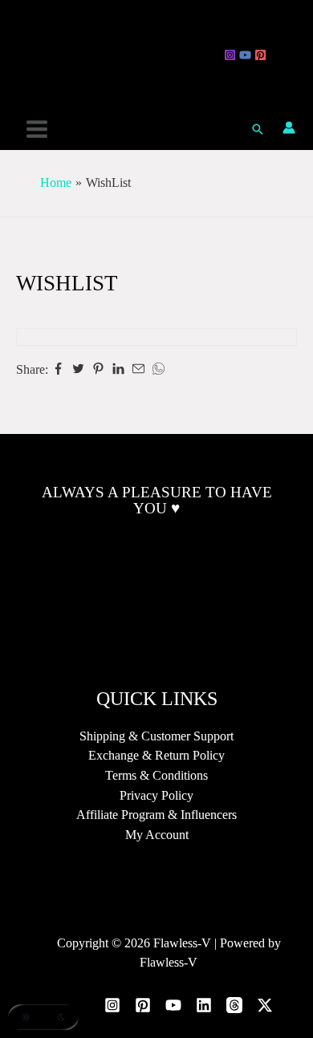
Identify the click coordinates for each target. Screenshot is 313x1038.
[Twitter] (78, 370)
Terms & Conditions (156, 775)
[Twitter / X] (291, 55)
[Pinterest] (260, 55)
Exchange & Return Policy (156, 755)
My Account (157, 834)
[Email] (138, 370)
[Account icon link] (289, 127)
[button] (257, 129)
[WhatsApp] (158, 370)
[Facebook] (58, 370)
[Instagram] (230, 55)
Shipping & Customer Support (156, 736)
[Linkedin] (118, 370)
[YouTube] (173, 1005)
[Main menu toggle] (37, 128)
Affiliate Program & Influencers (156, 814)
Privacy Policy (156, 795)
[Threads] (276, 55)
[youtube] (245, 55)
